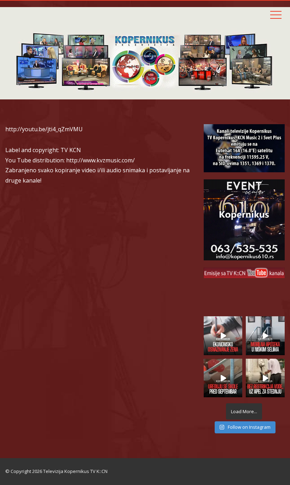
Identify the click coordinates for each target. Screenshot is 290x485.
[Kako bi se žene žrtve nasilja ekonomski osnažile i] (223, 335)
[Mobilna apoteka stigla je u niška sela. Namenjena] (265, 335)
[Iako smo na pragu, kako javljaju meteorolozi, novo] (265, 378)
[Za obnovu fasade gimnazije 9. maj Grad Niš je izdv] (223, 378)
